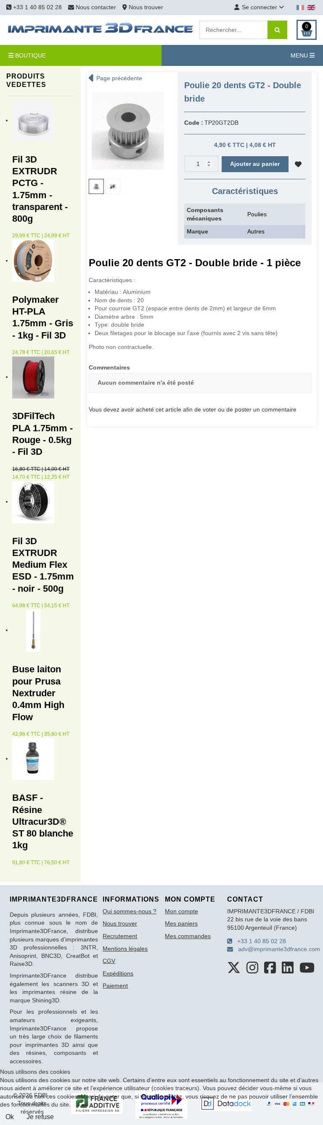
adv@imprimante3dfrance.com (276, 949)
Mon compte (181, 911)
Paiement (115, 985)
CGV (109, 960)
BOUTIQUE (29, 55)
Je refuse (40, 1116)
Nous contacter (96, 7)
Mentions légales (125, 948)
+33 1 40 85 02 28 (36, 7)
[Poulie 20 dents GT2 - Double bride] (128, 130)
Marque (197, 231)
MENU (300, 55)
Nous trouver (145, 7)
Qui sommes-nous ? (129, 911)
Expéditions (118, 973)
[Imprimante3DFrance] (101, 29)
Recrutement (120, 936)
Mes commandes (188, 936)
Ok (9, 1116)
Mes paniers (181, 923)
